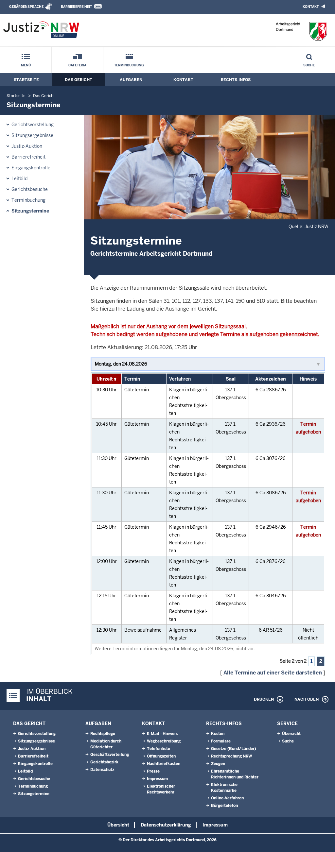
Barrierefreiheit (76, 7)
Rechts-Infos (236, 79)
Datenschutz (102, 769)
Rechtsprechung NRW (231, 756)
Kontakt (311, 7)
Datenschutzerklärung (166, 825)
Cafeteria (77, 65)
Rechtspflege (102, 733)
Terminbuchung (129, 65)
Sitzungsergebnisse (32, 135)
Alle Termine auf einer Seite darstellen (272, 672)
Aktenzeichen (270, 379)
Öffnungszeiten (161, 756)
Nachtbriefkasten (163, 763)
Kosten (217, 733)
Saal (231, 379)
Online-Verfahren (227, 798)
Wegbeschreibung (164, 741)
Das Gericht (78, 79)
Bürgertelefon (224, 805)
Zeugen (218, 763)
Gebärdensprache (26, 7)
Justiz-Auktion (26, 146)
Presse (153, 771)
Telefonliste (158, 748)
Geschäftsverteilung (109, 754)
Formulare (221, 741)
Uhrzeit (105, 379)
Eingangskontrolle (30, 168)
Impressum (157, 778)
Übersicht (291, 733)
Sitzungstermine (30, 211)
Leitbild (19, 178)
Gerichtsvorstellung (32, 125)
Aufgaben (131, 79)
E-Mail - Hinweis (162, 733)
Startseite (26, 79)
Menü (26, 65)
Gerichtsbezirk (104, 762)
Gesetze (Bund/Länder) (233, 748)
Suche (309, 65)
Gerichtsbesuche (29, 189)
